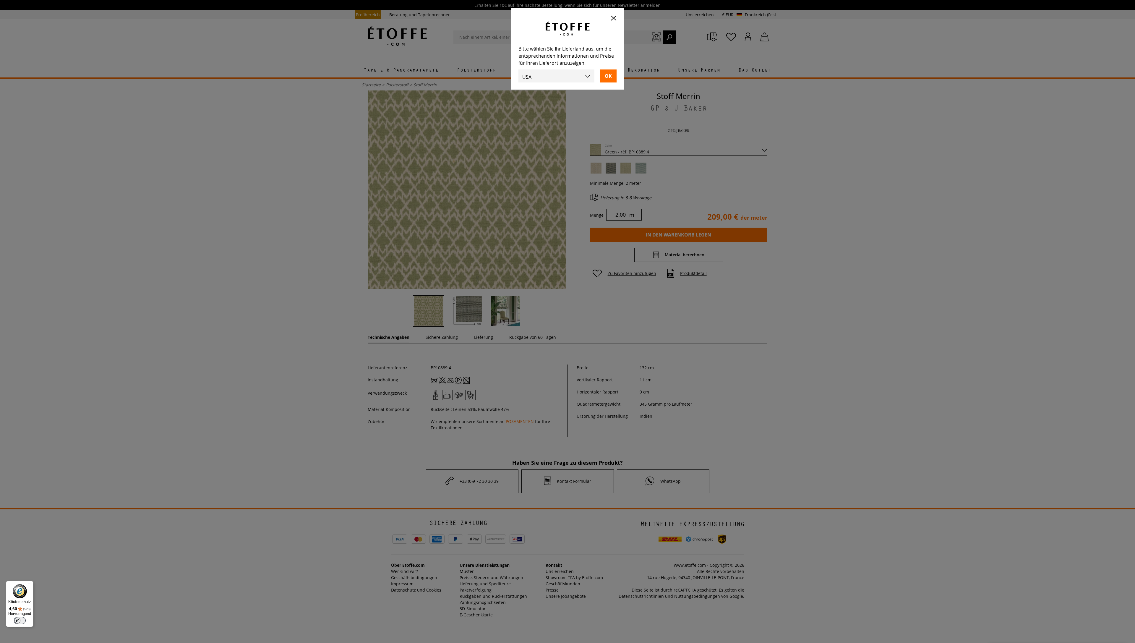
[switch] (20, 620)
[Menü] (29, 584)
